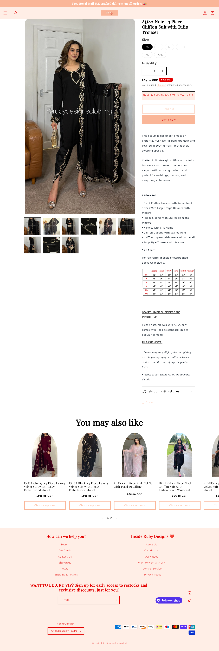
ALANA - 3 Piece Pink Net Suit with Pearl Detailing (134, 484)
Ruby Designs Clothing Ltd (114, 643)
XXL (162, 55)
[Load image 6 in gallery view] (126, 226)
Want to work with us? (151, 562)
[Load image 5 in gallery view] (107, 226)
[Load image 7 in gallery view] (32, 244)
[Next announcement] (194, 3)
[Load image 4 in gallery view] (89, 226)
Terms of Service (151, 568)
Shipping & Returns (66, 574)
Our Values (151, 556)
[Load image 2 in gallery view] (51, 226)
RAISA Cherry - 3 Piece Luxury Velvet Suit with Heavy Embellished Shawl (45, 486)
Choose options (44, 505)
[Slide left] (102, 518)
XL (149, 55)
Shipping (161, 85)
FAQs (65, 568)
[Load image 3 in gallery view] (70, 226)
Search (65, 544)
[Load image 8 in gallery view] (51, 244)
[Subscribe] (115, 600)
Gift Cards (65, 550)
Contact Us (65, 556)
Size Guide (65, 562)
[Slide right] (117, 518)
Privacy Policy (152, 574)
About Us (151, 544)
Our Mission (151, 550)
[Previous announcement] (25, 3)
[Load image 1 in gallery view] (32, 226)
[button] (5, 13)
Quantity (149, 63)
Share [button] (149, 402)
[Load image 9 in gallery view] (70, 244)
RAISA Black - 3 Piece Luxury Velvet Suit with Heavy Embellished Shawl (89, 486)
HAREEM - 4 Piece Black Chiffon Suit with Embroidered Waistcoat (175, 486)
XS (149, 47)
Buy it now (169, 119)
